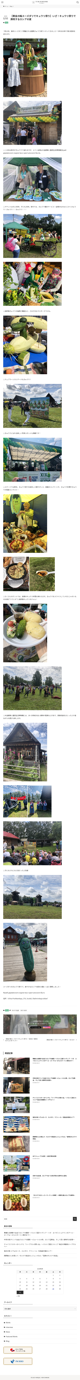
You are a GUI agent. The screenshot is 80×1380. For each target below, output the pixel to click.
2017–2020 (24, 1010)
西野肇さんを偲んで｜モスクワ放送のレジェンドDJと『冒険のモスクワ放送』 (31, 1255)
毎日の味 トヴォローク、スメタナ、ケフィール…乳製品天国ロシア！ (28, 1251)
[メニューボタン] (2, 2)
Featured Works (11, 1336)
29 (53, 1289)
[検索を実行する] (75, 1219)
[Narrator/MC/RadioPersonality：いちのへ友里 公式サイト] (40, 2)
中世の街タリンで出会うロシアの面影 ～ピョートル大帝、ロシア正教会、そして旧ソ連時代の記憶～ (39, 1239)
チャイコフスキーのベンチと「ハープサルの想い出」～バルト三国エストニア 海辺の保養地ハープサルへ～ (40, 1245)
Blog (6, 22)
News (8, 1332)
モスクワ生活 (15, 1010)
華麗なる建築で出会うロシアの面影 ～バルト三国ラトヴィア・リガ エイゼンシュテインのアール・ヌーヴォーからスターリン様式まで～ (39, 1234)
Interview (9, 1327)
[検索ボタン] (77, 2)
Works (8, 1322)
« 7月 (18, 1296)
